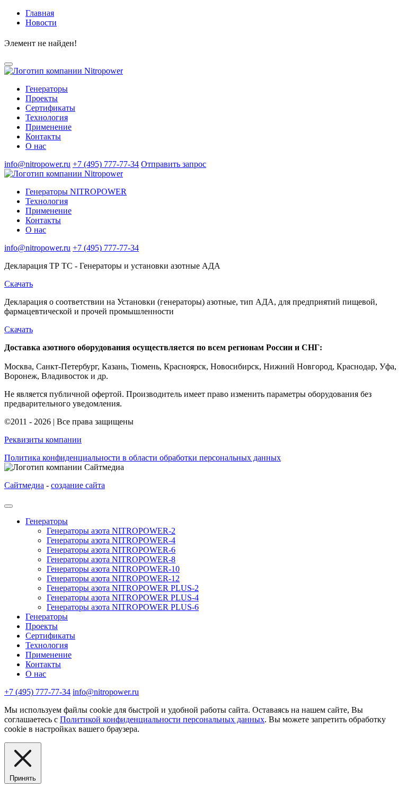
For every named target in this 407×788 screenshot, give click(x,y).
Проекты (41, 98)
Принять (23, 778)
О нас (35, 145)
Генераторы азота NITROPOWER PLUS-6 (123, 607)
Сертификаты (50, 107)
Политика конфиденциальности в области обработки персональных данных (142, 457)
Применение (48, 126)
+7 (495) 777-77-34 (106, 164)
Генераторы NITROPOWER (76, 191)
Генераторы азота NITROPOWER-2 (111, 530)
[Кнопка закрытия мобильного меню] (8, 506)
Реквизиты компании (43, 439)
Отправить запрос (173, 164)
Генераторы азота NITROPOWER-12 (113, 578)
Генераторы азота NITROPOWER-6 (111, 549)
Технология (46, 117)
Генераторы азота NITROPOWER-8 (111, 559)
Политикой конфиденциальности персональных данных (162, 719)
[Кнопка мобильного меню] (8, 64)
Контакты (43, 136)
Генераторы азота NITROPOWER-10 (113, 568)
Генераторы (46, 88)
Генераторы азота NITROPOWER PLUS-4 (123, 597)
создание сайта (78, 485)
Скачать (18, 283)
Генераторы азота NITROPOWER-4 (111, 540)
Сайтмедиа (24, 485)
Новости (41, 22)
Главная (39, 12)
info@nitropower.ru (37, 164)
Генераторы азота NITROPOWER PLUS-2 (123, 587)
